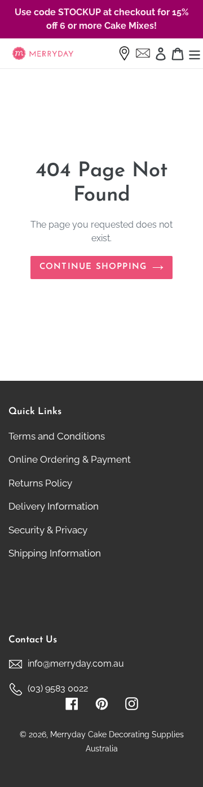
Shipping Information (54, 553)
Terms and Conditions (56, 436)
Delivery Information (53, 506)
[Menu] (194, 54)
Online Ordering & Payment (69, 459)
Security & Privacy (47, 530)
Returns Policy (40, 483)
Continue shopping (93, 267)
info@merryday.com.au (76, 663)
